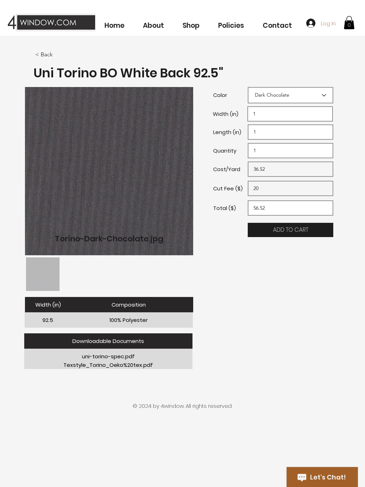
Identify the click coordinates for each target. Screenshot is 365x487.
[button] (191, 22)
